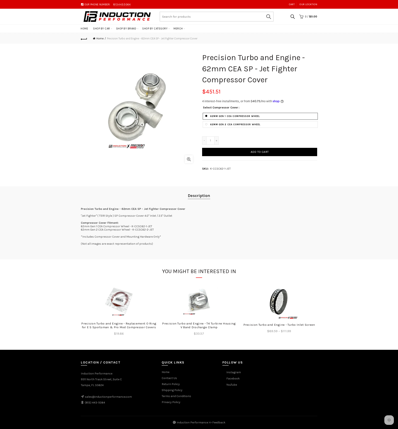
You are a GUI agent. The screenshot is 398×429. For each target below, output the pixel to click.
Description (199, 195)
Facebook (233, 378)
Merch (178, 28)
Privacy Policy (171, 402)
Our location (308, 4)
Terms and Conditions (176, 396)
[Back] (84, 38)
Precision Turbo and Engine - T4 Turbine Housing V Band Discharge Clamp (199, 325)
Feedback (218, 422)
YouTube (231, 384)
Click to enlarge (189, 159)
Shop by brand (126, 28)
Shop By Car (101, 28)
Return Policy (171, 384)
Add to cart (260, 152)
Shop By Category (154, 28)
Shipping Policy (172, 390)
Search (268, 16)
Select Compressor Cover (220, 107)
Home (84, 28)
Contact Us (169, 378)
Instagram (233, 372)
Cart (292, 4)
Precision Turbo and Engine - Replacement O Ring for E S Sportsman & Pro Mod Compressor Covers (118, 325)
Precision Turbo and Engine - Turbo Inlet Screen (279, 325)
